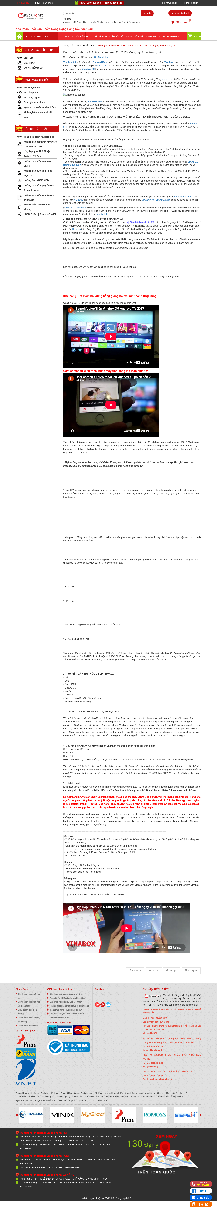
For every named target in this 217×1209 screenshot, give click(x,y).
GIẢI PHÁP (29, 62)
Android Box (100, 62)
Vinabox (100, 22)
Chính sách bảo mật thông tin (29, 995)
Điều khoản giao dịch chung (27, 1011)
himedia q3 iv (63, 1096)
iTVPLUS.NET (24, 2)
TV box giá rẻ (119, 22)
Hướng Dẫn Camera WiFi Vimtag (37, 207)
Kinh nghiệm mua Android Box (38, 114)
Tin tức (36, 2)
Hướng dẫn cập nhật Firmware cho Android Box (40, 144)
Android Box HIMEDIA (91, 1092)
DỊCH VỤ (28, 57)
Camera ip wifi (69, 22)
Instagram (192, 970)
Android (44, 1092)
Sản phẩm (48, 2)
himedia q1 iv (48, 1096)
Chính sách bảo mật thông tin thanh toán (29, 1003)
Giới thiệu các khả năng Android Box (66, 993)
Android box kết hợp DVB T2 (171, 1096)
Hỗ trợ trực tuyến (169, 2)
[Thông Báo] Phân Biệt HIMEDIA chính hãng (69, 1005)
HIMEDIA (78, 199)
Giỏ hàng (182, 22)
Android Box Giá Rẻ (154, 1092)
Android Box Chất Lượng (27, 1092)
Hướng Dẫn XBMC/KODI (36, 180)
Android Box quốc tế (184, 196)
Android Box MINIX (113, 1092)
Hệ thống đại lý (190, 2)
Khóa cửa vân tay (134, 22)
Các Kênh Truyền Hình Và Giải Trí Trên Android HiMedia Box (67, 1015)
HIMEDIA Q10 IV (95, 1096)
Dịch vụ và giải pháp (96, 36)
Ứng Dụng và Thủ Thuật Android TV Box (37, 154)
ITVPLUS (101, 65)
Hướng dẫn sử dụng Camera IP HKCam (39, 197)
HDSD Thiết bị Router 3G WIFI (40, 214)
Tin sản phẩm (31, 92)
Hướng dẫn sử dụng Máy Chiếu (37, 163)
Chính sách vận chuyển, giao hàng (29, 1019)
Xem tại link (101, 213)
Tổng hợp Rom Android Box (39, 136)
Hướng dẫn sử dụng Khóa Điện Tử (38, 173)
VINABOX (81, 207)
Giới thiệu (80, 36)
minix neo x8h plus (66, 1100)
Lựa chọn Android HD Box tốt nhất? (66, 1001)
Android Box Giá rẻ (69, 1092)
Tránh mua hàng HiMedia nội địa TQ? (66, 1009)
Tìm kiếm (147, 13)
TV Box (54, 1092)
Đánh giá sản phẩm (34, 102)
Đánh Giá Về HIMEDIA (176, 1092)
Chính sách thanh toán (28, 1025)
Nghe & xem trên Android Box (40, 107)
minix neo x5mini (100, 1100)
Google (173, 970)
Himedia (92, 22)
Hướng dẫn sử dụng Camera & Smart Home (39, 188)
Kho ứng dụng (153, 36)
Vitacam (109, 22)
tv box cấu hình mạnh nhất (143, 1096)
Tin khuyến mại (32, 87)
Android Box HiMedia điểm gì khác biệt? (68, 997)
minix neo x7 (84, 1100)
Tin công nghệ (32, 97)
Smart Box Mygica (133, 1092)
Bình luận (102, 57)
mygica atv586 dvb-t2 (45, 1100)
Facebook (136, 970)
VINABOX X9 (148, 199)
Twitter (155, 970)
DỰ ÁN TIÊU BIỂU (116, 36)
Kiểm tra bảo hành (180, 13)
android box (168, 79)
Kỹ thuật (139, 36)
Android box (82, 22)
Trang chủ (68, 45)
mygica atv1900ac (24, 1100)
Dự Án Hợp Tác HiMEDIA (27, 1096)
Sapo (132, 1198)
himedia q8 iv (78, 1096)
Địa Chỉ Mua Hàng (171, 36)
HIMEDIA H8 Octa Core (117, 1096)
